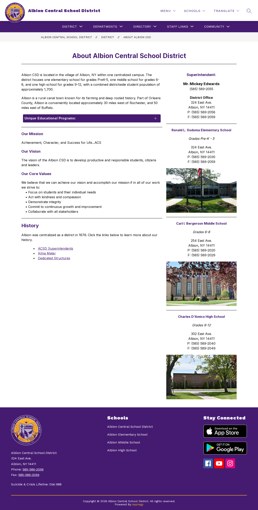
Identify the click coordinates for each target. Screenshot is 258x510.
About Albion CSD (137, 37)
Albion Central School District (66, 37)
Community (214, 26)
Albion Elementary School (127, 434)
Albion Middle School (123, 442)
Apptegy (137, 504)
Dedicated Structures (54, 258)
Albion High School (122, 450)
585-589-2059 (28, 475)
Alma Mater (47, 253)
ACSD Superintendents (55, 248)
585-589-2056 (33, 469)
